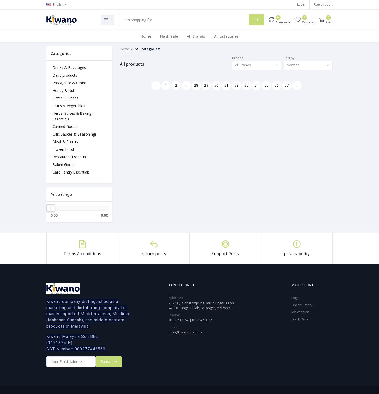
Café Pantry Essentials (71, 172)
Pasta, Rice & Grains (70, 82)
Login (301, 4)
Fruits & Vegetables (69, 105)
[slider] (50, 208)
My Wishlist (300, 312)
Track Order (300, 319)
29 (206, 85)
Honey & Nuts (64, 90)
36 (277, 85)
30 (216, 85)
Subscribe (109, 361)
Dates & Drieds (65, 98)
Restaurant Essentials (70, 156)
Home (146, 36)
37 (287, 85)
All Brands (196, 36)
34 (256, 85)
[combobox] (256, 66)
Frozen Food (63, 149)
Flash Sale (169, 36)
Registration (323, 4)
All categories (226, 36)
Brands (237, 58)
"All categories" (148, 48)
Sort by (289, 58)
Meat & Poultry (65, 141)
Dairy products (65, 75)
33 (246, 85)
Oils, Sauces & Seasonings (75, 134)
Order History (301, 305)
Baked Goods (64, 164)
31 (226, 85)
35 (267, 85)
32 (236, 85)
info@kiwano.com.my (185, 332)
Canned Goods (65, 126)
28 (196, 85)
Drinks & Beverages (69, 67)
